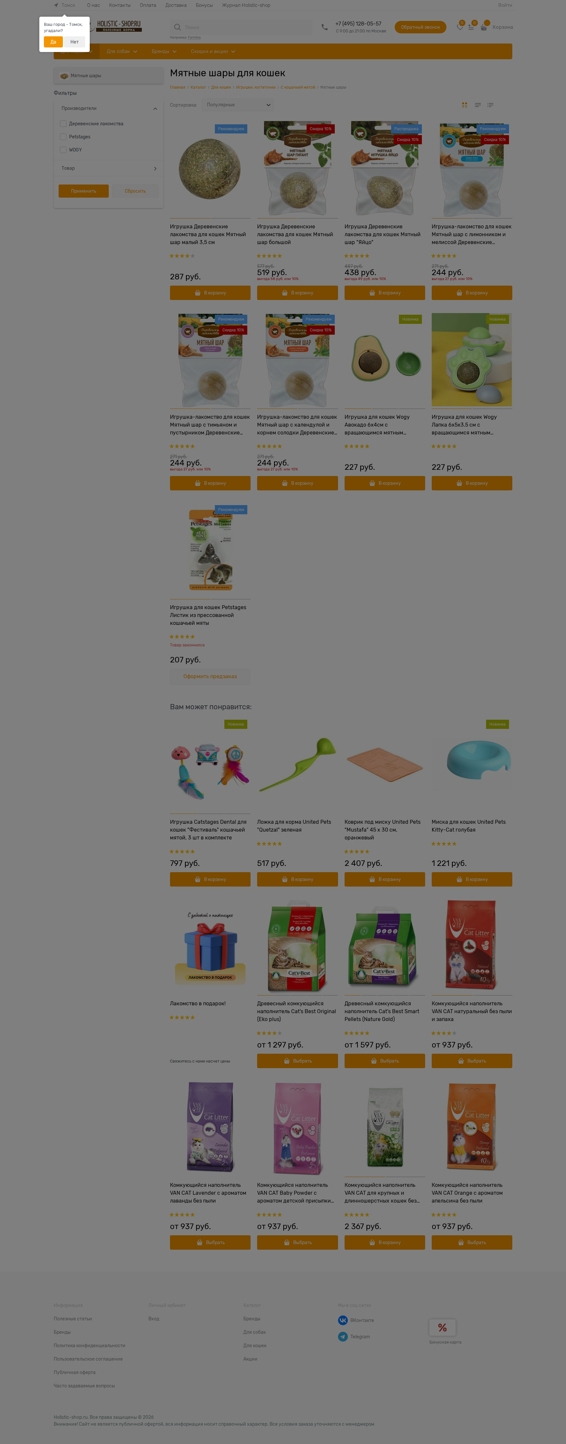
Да (53, 41)
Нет (74, 41)
